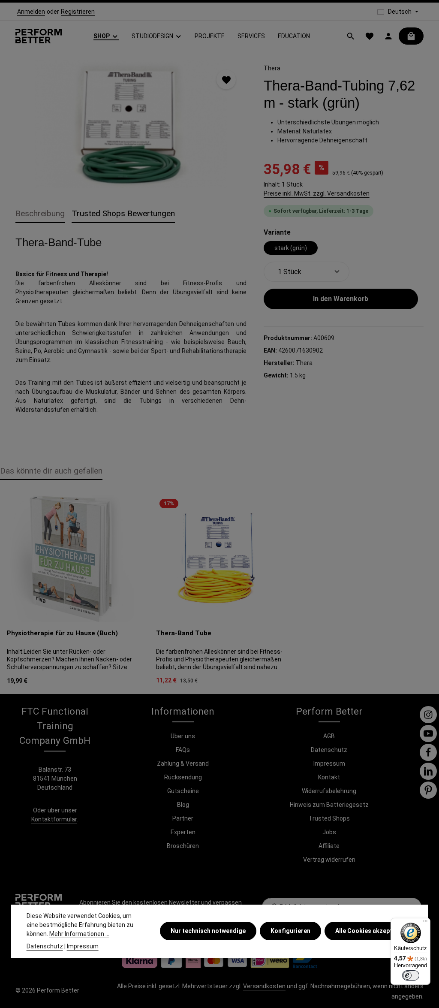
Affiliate (329, 845)
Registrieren (78, 11)
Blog (183, 804)
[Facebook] (428, 752)
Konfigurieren (290, 930)
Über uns (183, 736)
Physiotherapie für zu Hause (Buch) (62, 633)
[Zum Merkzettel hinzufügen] (226, 79)
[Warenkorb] (411, 36)
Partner (182, 818)
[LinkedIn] (428, 771)
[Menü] (425, 923)
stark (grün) (290, 247)
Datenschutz (329, 749)
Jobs (329, 832)
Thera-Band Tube (183, 633)
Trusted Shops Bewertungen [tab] (123, 213)
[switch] (410, 975)
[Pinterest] (428, 790)
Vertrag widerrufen (329, 859)
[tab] (40, 214)
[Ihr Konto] (388, 36)
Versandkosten (264, 986)
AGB (329, 736)
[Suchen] (350, 36)
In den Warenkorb (340, 299)
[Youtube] (428, 733)
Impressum (329, 763)
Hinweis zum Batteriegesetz (329, 804)
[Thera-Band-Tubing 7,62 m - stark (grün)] (130, 124)
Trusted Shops (329, 818)
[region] (131, 124)
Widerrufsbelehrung (329, 791)
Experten (183, 832)
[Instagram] (428, 714)
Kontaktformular (54, 819)
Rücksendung (183, 777)
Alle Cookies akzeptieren (371, 930)
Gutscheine (183, 791)
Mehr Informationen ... (79, 933)
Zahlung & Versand (183, 763)
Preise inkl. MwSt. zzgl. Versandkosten (317, 193)
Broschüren (183, 845)
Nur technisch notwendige (208, 930)
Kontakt (329, 777)
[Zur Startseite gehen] (38, 36)
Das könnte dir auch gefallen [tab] (51, 471)
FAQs (183, 749)
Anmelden (31, 11)
